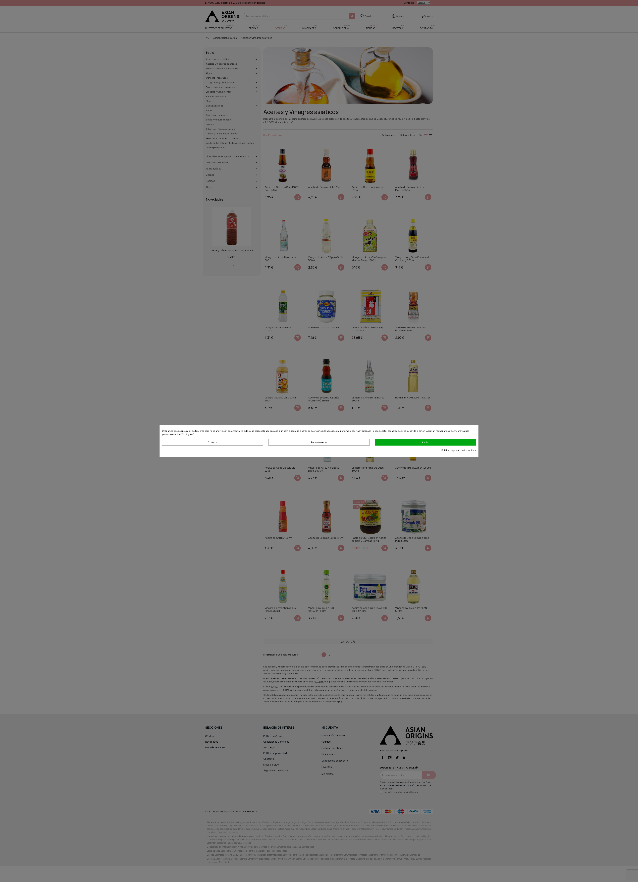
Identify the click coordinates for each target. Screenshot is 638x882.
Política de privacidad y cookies (458, 450)
